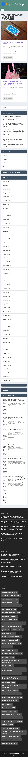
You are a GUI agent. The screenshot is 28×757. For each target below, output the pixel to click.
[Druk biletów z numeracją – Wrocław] (14, 30)
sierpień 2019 (6, 288)
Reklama (9, 89)
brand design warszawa (9, 616)
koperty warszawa (17, 630)
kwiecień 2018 (6, 296)
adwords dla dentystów (9, 592)
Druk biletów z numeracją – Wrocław (13, 43)
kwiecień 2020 (6, 281)
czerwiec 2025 (6, 200)
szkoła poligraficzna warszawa (12, 721)
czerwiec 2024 (6, 223)
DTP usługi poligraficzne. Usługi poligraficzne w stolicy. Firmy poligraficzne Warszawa (13, 522)
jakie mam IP (5, 630)
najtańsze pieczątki (8, 657)
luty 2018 (5, 304)
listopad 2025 (6, 193)
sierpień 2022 (6, 242)
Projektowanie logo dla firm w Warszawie (11, 686)
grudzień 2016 (7, 357)
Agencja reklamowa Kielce (10, 599)
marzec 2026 (6, 189)
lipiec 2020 (6, 269)
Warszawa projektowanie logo (11, 740)
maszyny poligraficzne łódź (10, 640)
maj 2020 (5, 277)
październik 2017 (7, 319)
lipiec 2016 (6, 376)
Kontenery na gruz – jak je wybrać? (15, 417)
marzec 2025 (6, 204)
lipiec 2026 (6, 181)
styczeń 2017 (6, 353)
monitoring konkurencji (9, 650)
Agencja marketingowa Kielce (11, 595)
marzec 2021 (6, 262)
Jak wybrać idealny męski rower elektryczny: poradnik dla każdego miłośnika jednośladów (12, 139)
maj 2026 (5, 185)
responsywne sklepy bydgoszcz (11, 714)
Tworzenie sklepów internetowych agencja (13, 732)
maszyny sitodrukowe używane (11, 643)
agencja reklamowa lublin (10, 602)
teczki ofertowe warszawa (10, 728)
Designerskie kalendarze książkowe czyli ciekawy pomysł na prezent (12, 534)
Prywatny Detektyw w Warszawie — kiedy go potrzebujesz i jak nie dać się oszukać (13, 125)
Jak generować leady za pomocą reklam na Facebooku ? (16, 400)
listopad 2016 (6, 361)
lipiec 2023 (6, 227)
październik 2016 (7, 365)
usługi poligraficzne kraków (11, 736)
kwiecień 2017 (6, 342)
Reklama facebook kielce (9, 711)
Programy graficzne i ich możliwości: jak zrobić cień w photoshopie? (12, 555)
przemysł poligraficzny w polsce (12, 697)
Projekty (5, 48)
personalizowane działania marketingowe (10, 661)
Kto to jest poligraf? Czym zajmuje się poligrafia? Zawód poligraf (11, 539)
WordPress (17, 755)
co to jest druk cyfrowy (9, 619)
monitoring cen (7, 647)
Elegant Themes (19, 753)
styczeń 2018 (6, 307)
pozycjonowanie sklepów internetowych (10, 669)
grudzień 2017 (7, 311)
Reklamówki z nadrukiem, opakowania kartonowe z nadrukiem (12, 83)
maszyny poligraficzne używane (12, 636)
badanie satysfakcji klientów (11, 612)
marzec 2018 (6, 300)
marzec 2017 (6, 346)
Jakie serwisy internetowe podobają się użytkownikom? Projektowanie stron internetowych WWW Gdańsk (12, 571)
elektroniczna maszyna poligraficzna (13, 623)
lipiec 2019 (6, 292)
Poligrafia (20, 46)
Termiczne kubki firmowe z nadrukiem (11, 576)
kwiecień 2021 (6, 258)
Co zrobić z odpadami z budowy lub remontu (14, 430)
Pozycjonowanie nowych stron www (11, 566)
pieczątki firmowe (7, 665)
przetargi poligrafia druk (10, 701)
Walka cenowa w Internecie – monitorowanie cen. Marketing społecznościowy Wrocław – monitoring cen (16, 478)
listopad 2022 (6, 238)
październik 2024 (7, 219)
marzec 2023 (6, 235)
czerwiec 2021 (6, 254)
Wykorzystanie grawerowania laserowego (16, 445)
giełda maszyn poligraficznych (11, 626)
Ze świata (5, 166)
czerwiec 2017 (6, 334)
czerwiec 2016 (6, 380)
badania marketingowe (9, 609)
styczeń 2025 (6, 212)
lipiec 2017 (6, 330)
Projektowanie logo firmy (10, 690)
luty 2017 (5, 349)
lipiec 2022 (6, 246)
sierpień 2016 (6, 373)
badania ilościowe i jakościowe (11, 606)
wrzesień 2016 (6, 369)
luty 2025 (5, 208)
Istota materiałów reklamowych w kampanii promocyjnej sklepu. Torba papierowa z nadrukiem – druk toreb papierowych (13, 528)
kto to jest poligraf (8, 633)
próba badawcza (7, 704)
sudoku (19, 718)
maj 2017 (5, 338)
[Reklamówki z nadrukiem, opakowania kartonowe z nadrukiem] (14, 71)
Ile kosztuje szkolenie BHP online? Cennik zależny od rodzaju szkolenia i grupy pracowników (13, 118)
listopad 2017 (6, 315)
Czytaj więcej (8, 57)
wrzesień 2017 (6, 323)
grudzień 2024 (7, 216)
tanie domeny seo (7, 724)
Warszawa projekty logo (9, 743)
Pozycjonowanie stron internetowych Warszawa (10, 678)
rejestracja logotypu (8, 707)
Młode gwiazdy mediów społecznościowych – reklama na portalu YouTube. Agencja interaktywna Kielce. (13, 561)
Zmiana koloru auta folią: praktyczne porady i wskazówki (13, 145)
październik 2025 (7, 196)
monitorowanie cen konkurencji (12, 654)
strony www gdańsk (8, 718)
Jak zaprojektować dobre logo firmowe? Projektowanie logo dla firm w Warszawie (12, 516)
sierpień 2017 (6, 327)
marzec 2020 (6, 284)
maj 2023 (5, 231)
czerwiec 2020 (6, 273)
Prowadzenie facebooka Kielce (11, 694)
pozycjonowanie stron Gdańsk (11, 674)
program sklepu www (8, 682)
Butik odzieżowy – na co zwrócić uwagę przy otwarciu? (16, 459)
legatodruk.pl (9, 46)
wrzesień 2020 (6, 265)
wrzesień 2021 (6, 250)
